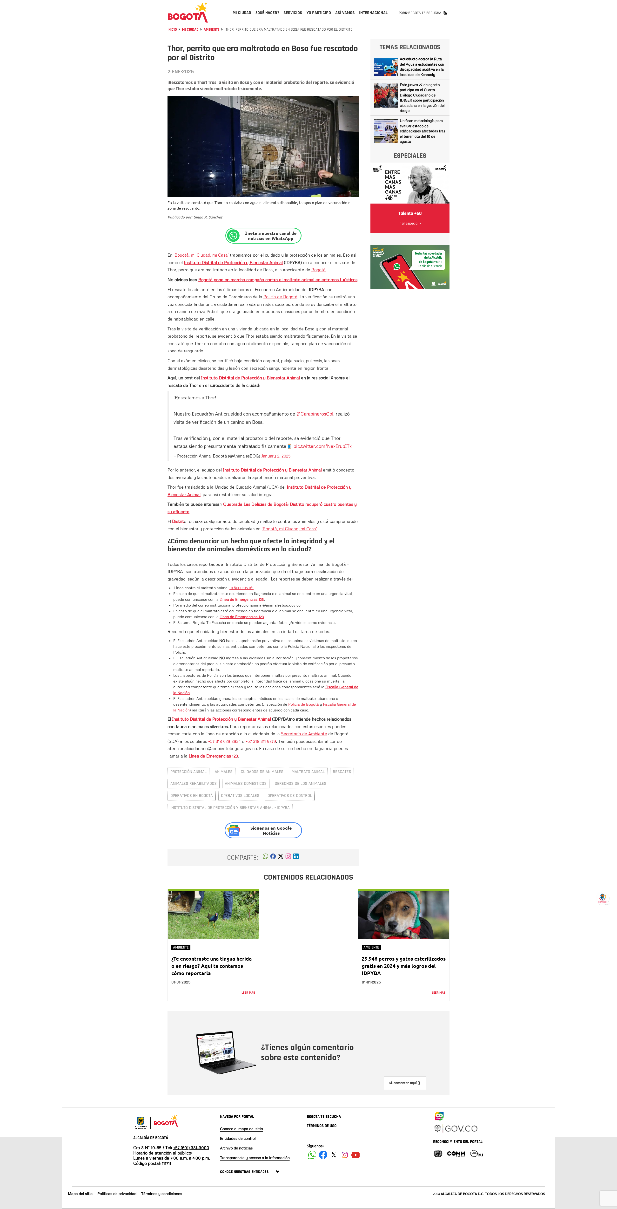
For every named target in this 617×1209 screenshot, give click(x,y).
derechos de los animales (300, 783)
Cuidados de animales (262, 771)
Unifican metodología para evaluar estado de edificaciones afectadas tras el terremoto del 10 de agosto (422, 130)
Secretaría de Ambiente (304, 733)
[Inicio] (188, 12)
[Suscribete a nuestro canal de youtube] (355, 1155)
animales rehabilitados (193, 783)
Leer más (248, 992)
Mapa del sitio (80, 1193)
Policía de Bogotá (280, 296)
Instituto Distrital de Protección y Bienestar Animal (233, 262)
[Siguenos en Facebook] (312, 1155)
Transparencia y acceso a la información (255, 1157)
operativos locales (240, 795)
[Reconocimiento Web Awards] (476, 1153)
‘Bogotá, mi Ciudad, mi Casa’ (201, 255)
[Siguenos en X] (334, 1155)
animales (224, 771)
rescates (342, 771)
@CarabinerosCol (314, 414)
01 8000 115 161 (241, 587)
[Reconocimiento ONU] (438, 1153)
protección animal (188, 771)
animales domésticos (246, 783)
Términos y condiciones (161, 1193)
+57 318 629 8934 (224, 741)
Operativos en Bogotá (191, 795)
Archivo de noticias (236, 1148)
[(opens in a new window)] (288, 857)
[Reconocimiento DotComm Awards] (456, 1153)
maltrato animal (308, 771)
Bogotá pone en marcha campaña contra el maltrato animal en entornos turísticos (277, 279)
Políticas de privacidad (116, 1193)
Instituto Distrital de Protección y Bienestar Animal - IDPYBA (230, 807)
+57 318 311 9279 (261, 741)
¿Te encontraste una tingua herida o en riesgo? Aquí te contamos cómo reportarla (211, 965)
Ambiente (212, 29)
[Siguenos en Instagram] (345, 1155)
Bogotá (318, 269)
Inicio (172, 29)
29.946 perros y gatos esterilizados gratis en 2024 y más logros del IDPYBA (404, 965)
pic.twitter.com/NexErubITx (323, 446)
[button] (265, 857)
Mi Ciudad (190, 29)
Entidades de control (238, 1138)
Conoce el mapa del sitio (241, 1128)
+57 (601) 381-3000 (191, 1147)
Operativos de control (290, 795)
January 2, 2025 (275, 455)
